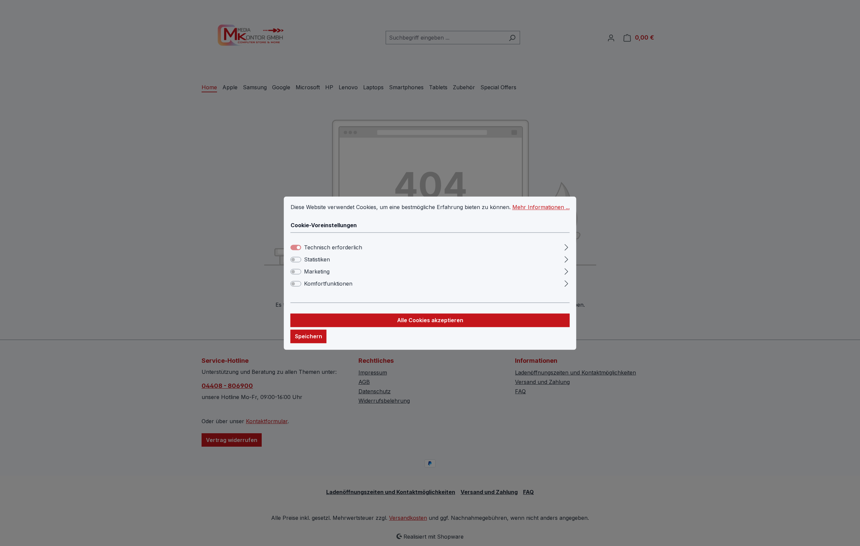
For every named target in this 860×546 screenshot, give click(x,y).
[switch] (296, 259)
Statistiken (317, 259)
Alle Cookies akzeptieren (430, 320)
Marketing (317, 271)
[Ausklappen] (566, 246)
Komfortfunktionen (328, 283)
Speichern (308, 336)
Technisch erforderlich (333, 247)
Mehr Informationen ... (541, 207)
